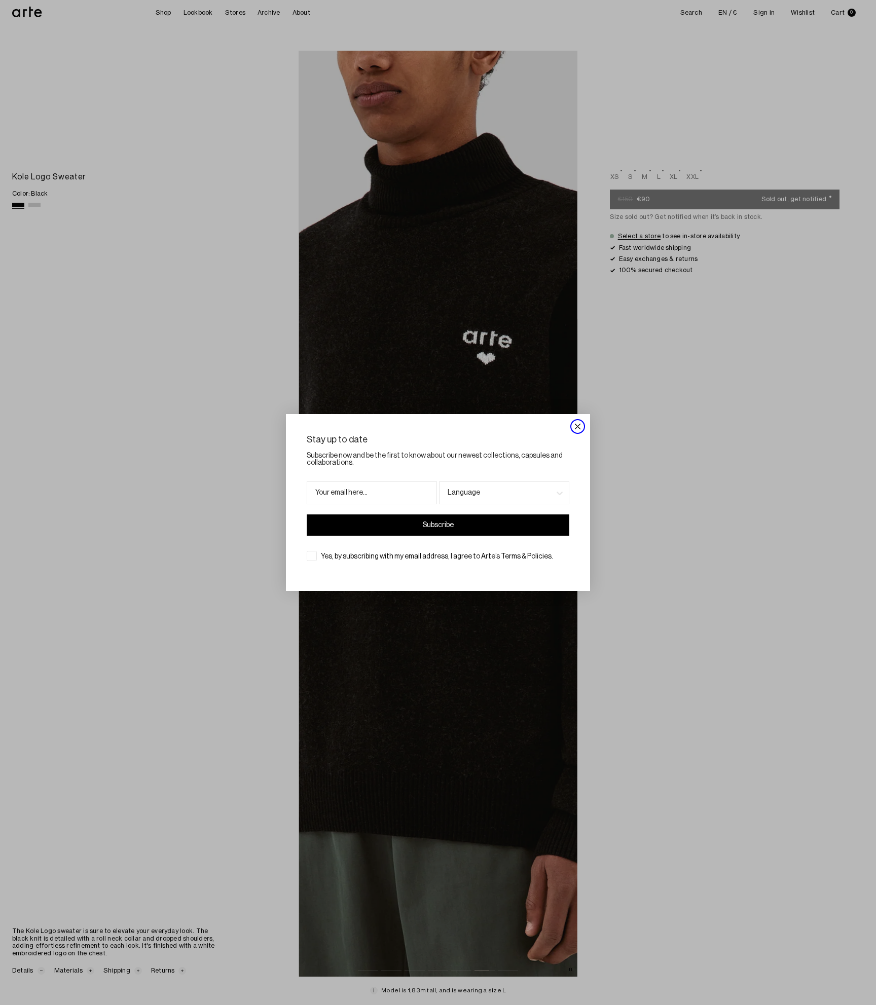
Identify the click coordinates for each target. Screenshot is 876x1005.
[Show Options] (560, 493)
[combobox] (501, 493)
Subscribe (438, 525)
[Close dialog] (577, 426)
